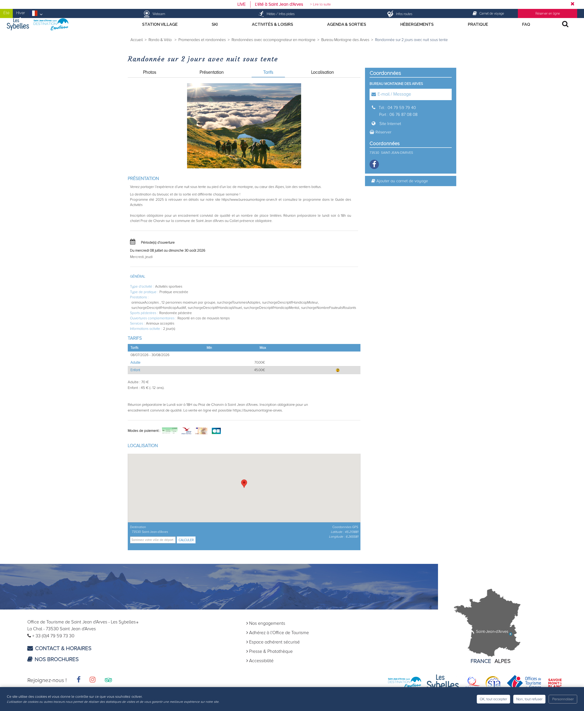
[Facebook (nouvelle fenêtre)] (79, 680)
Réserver (383, 132)
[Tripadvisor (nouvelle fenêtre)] (108, 680)
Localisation (322, 72)
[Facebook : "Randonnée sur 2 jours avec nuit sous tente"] (374, 164)
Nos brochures (57, 659)
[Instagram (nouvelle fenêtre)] (93, 680)
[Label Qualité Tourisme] (471, 682)
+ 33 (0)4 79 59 (47, 636)
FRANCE (481, 661)
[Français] (36, 14)
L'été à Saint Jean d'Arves (279, 4)
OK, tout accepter (493, 699)
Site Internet (390, 123)
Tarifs (268, 72)
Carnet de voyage (492, 13)
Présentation (212, 72)
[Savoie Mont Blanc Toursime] (554, 682)
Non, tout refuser (529, 699)
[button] (244, 483)
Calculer (186, 540)
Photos (149, 72)
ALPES (503, 661)
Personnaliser (563, 699)
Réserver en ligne (547, 13)
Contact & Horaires (63, 648)
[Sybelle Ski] (443, 682)
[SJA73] (493, 682)
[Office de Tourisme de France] (524, 682)
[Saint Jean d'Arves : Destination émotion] (404, 682)
